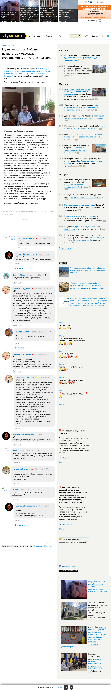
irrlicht (15, 490)
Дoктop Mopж (19, 275)
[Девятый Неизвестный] (9, 259)
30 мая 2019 (6, 45)
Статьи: (63, 262)
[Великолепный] (9, 336)
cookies (59, 687)
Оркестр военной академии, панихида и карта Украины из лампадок (77, 91)
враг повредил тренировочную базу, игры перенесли (75, 150)
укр (86, 36)
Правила (38, 546)
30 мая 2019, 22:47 (43, 354)
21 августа (63, 174)
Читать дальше (65, 457)
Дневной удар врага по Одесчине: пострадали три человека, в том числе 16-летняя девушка (67, 15)
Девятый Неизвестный (26, 254)
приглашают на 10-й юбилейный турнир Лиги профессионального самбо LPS (83, 135)
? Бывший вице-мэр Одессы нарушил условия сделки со (84, 207)
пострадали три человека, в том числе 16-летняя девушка (84, 117)
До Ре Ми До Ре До (27, 238)
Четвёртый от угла (21, 469)
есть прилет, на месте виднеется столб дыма (84, 127)
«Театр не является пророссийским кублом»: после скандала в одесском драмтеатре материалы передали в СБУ (87, 285)
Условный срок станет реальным (79, 205)
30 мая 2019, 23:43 (27, 450)
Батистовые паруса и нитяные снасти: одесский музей (77, 181)
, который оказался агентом (88, 229)
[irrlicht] (5, 490)
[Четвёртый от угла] (6, 474)
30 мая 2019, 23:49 (42, 469)
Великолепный (23, 331)
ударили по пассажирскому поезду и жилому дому (81, 59)
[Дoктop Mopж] (6, 279)
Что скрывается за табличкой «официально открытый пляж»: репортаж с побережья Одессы (89, 270)
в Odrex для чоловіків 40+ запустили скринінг (84, 238)
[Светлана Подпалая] (6, 293)
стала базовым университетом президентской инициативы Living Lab (81, 107)
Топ (60, 36)
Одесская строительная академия (79, 105)
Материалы (34, 36)
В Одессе (68, 226)
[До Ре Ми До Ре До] (9, 239)
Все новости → (65, 248)
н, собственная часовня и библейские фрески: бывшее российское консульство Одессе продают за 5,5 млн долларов (78, 71)
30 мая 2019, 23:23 (43, 435)
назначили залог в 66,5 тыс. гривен (86, 197)
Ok (66, 687)
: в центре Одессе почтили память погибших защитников (78, 96)
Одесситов (69, 134)
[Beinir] (7, 450)
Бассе (66, 66)
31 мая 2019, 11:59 (27, 490)
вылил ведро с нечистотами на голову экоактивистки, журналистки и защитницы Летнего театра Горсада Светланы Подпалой (27, 72)
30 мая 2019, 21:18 (43, 288)
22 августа (63, 84)
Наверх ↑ (25, 219)
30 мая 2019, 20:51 (35, 275)
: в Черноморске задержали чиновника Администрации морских (83, 219)
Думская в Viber (68, 566)
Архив (49, 36)
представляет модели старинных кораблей (73, 185)
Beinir (15, 450)
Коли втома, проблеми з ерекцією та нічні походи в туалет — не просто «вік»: (82, 236)
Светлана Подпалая (22, 288)
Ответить (22, 248)
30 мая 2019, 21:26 (39, 331)
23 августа (63, 50)
